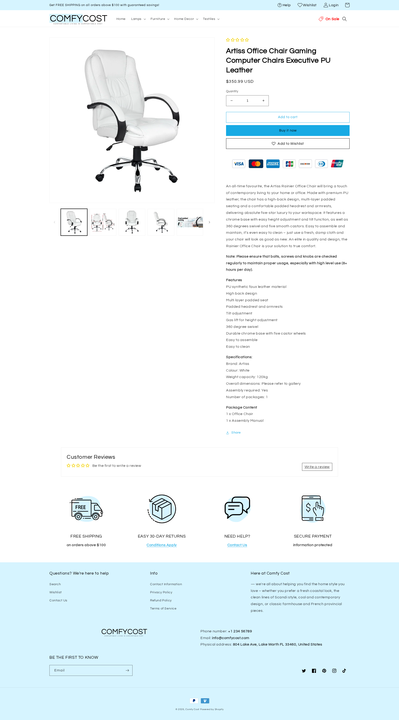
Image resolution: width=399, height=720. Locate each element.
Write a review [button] (317, 467)
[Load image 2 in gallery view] (103, 222)
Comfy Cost (192, 709)
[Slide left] (54, 222)
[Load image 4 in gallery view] (161, 222)
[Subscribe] (127, 670)
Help (287, 5)
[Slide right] (209, 222)
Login (334, 5)
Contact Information (166, 584)
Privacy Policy (161, 592)
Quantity (232, 91)
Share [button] (236, 432)
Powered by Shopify (212, 709)
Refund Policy (161, 600)
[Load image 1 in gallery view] (74, 222)
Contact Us (58, 600)
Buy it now (288, 130)
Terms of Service (163, 608)
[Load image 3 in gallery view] (132, 222)
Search (55, 584)
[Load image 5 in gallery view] (190, 222)
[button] (347, 5)
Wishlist (310, 5)
